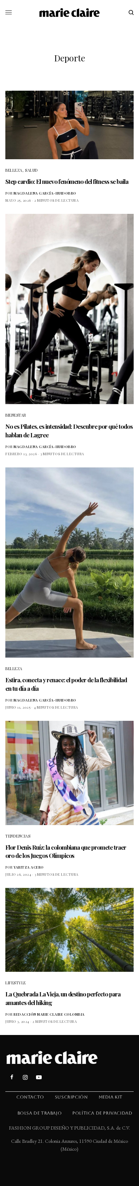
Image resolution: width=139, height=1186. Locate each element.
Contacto (30, 1097)
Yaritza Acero (29, 867)
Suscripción (71, 1097)
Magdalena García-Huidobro (45, 193)
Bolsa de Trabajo (39, 1113)
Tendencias (18, 836)
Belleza (13, 170)
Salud (31, 170)
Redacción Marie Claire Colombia (49, 1014)
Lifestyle (15, 982)
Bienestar (15, 415)
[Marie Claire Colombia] (69, 12)
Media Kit (111, 1097)
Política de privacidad (102, 1113)
